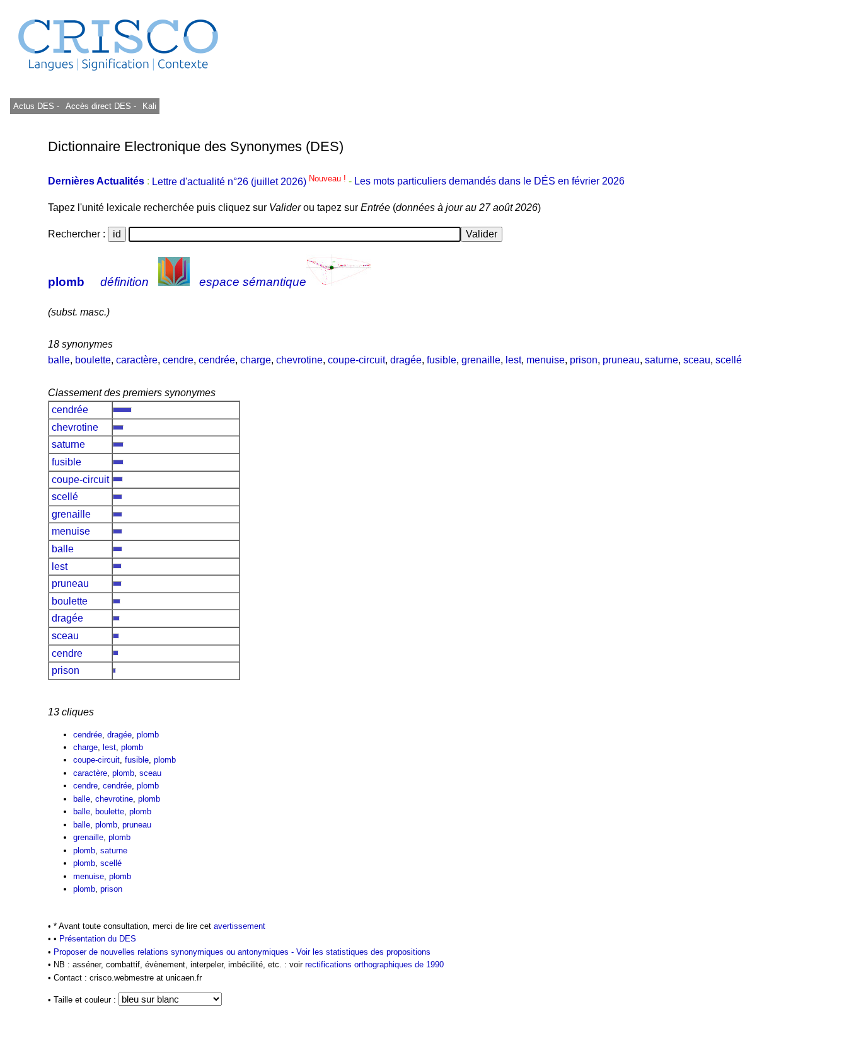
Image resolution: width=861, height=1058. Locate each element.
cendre (178, 360)
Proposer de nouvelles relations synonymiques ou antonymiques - (175, 952)
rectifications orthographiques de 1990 (374, 964)
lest (513, 360)
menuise (545, 360)
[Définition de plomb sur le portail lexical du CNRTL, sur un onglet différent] (174, 281)
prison (584, 360)
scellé (728, 360)
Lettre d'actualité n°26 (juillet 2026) (250, 181)
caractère (137, 360)
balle (59, 360)
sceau (696, 360)
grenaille (480, 360)
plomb (66, 281)
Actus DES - (36, 106)
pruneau (621, 360)
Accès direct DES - (101, 106)
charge (255, 360)
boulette (93, 360)
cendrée (217, 360)
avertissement (239, 926)
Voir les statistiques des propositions (363, 952)
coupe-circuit (356, 360)
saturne (661, 360)
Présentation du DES (97, 938)
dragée (406, 360)
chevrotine (299, 360)
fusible (441, 360)
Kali (149, 106)
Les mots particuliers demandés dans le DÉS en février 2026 (489, 181)
